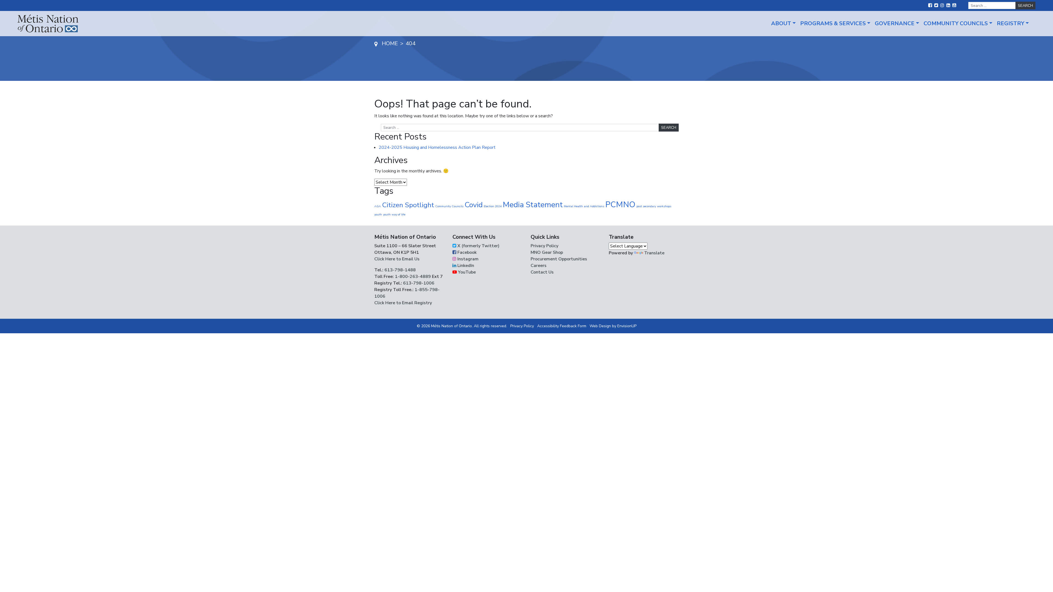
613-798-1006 (418, 283)
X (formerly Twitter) (477, 246)
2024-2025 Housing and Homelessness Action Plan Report (437, 147)
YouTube (466, 272)
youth (378, 214)
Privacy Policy (544, 246)
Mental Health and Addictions (584, 206)
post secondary (646, 206)
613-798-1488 (400, 270)
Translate (654, 253)
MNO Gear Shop (547, 252)
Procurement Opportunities (559, 259)
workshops (664, 206)
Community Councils (956, 23)
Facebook (466, 252)
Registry (1010, 23)
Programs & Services (833, 23)
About (781, 23)
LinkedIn (465, 266)
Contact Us (542, 272)
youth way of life (394, 214)
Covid (474, 205)
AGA (377, 206)
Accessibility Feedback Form (561, 326)
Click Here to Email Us (397, 259)
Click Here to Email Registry (403, 303)
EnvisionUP (626, 326)
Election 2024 (493, 206)
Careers (539, 266)
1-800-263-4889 (413, 277)
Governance (895, 23)
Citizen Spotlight (408, 205)
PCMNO (620, 204)
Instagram (467, 259)
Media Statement (533, 204)
